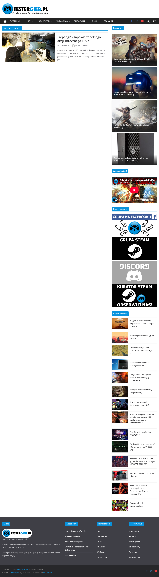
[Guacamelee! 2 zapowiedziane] (120, 505)
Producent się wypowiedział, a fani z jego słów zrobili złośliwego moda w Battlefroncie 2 (142, 418)
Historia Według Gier (74, 541)
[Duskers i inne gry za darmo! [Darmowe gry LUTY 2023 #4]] (120, 447)
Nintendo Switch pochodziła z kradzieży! (142, 474)
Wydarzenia (62, 21)
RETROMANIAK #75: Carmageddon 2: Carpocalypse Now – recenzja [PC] (139, 489)
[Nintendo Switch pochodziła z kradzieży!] (120, 475)
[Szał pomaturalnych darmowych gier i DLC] (120, 404)
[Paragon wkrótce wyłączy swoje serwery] (120, 391)
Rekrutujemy (134, 541)
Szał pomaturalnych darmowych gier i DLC (139, 403)
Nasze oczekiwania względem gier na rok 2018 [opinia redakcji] (133, 93)
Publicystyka (44, 21)
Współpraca (134, 531)
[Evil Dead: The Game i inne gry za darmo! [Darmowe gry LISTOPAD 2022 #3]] (120, 462)
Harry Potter (102, 536)
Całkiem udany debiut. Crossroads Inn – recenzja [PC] (141, 350)
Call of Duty (102, 557)
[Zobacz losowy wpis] (154, 21)
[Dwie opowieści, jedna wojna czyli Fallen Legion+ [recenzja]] (134, 50)
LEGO (99, 541)
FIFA (98, 531)
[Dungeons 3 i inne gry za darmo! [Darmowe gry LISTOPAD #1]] (120, 378)
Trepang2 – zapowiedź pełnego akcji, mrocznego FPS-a (79, 39)
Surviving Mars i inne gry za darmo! (142, 337)
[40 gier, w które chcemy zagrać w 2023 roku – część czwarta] (120, 324)
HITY (29, 21)
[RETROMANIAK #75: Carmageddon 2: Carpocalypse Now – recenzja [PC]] (120, 490)
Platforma (15, 21)
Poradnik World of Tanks (75, 531)
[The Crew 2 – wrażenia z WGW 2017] (120, 434)
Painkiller (101, 547)
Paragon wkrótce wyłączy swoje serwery (141, 391)
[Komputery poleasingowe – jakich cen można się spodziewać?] (134, 149)
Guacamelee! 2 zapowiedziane (136, 504)
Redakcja (132, 536)
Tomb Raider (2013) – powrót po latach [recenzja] (132, 126)
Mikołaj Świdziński (81, 46)
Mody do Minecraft (73, 536)
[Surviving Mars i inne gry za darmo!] (120, 337)
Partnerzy (133, 552)
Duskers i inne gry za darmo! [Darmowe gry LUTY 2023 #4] (142, 447)
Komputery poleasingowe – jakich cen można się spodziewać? (131, 159)
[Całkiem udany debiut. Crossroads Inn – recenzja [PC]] (120, 351)
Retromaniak (70, 555)
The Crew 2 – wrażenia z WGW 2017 (140, 433)
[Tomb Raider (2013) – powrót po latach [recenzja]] (134, 116)
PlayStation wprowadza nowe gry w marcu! (140, 364)
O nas (94, 21)
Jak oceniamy (134, 547)
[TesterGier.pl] (5, 21)
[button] (21, 21)
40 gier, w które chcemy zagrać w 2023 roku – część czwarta (142, 323)
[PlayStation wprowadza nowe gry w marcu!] (120, 364)
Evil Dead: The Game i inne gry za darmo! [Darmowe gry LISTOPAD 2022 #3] (142, 461)
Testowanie (79, 21)
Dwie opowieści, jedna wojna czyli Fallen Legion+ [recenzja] (132, 60)
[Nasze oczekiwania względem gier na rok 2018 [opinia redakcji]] (134, 83)
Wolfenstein (102, 552)
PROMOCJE (108, 21)
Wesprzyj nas (134, 557)
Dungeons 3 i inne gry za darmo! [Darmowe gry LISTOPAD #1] (140, 377)
